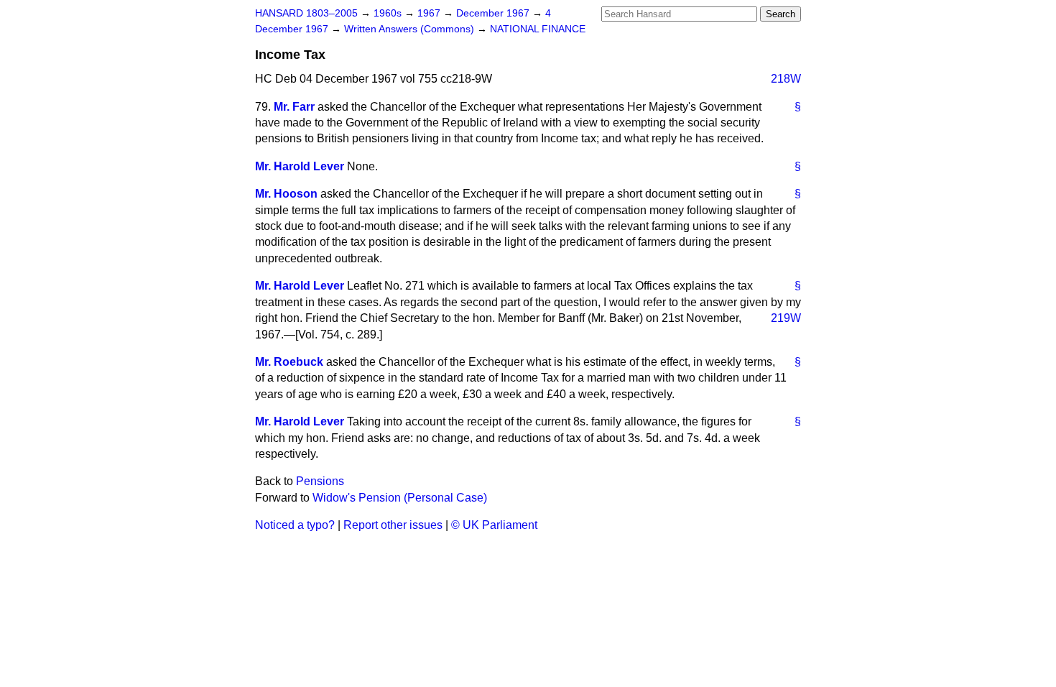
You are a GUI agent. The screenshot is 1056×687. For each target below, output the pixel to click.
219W (786, 318)
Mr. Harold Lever (299, 166)
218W (786, 79)
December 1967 (494, 13)
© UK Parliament (494, 525)
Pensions (320, 481)
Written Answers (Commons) (410, 29)
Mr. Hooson (286, 194)
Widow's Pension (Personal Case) (399, 498)
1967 (430, 13)
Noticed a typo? (295, 525)
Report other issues (393, 525)
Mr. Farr (294, 107)
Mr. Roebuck (289, 362)
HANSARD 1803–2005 (306, 13)
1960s (389, 13)
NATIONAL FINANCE (537, 29)
